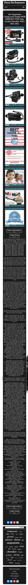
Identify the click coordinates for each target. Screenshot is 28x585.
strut (12, 534)
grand (10, 536)
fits (9, 549)
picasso (8, 539)
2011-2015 (21, 557)
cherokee (12, 551)
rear (11, 562)
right (12, 557)
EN (13, 578)
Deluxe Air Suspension (14, 569)
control (6, 546)
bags (7, 534)
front (20, 552)
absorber (16, 546)
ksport (21, 534)
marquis (16, 537)
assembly (17, 563)
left (23, 540)
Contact (14, 571)
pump (11, 546)
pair (21, 537)
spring (16, 554)
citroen (17, 540)
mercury (19, 560)
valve (17, 534)
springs (19, 549)
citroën (14, 560)
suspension (13, 542)
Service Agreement (14, 576)
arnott (9, 555)
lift (21, 543)
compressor (12, 531)
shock (9, 560)
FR (15, 578)
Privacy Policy (14, 573)
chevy (20, 531)
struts (16, 557)
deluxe (14, 549)
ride (22, 555)
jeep (22, 546)
